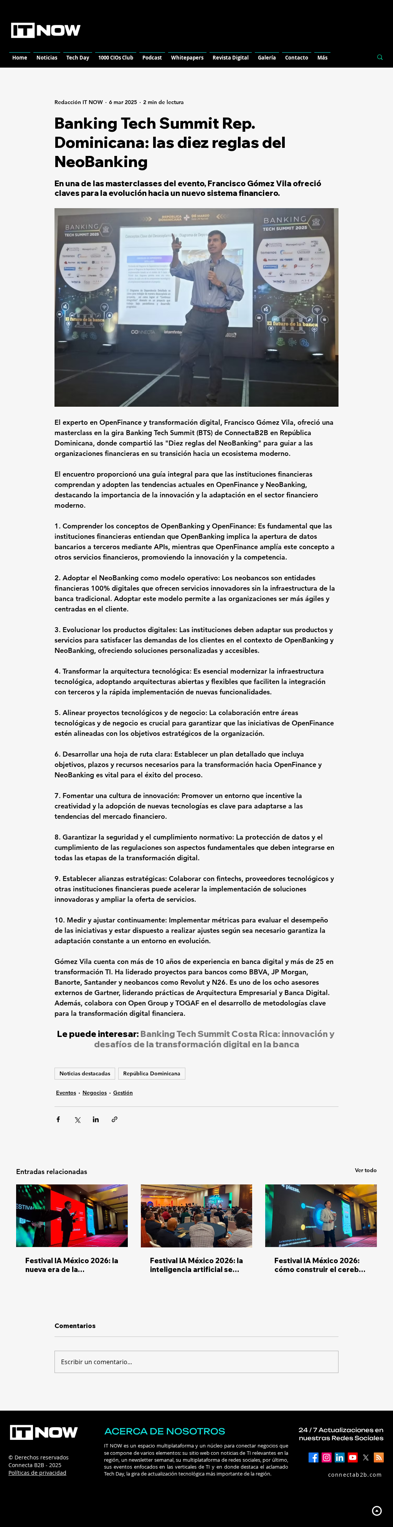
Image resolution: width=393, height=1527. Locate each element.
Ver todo (366, 1170)
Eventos (66, 1092)
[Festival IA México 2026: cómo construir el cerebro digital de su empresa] (321, 1215)
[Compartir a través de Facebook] (58, 1119)
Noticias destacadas (84, 1073)
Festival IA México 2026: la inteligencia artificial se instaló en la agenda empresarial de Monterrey (196, 1265)
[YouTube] (353, 1457)
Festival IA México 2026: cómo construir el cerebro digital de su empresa (320, 1265)
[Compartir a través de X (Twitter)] (77, 1119)
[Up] (376, 1510)
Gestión (123, 1092)
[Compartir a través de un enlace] (114, 1119)
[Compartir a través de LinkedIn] (95, 1119)
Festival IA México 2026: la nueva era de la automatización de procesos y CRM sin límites (71, 1265)
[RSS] (379, 1457)
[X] (366, 1457)
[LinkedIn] (340, 1457)
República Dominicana (151, 1073)
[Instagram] (327, 1457)
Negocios (95, 1092)
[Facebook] (314, 1457)
